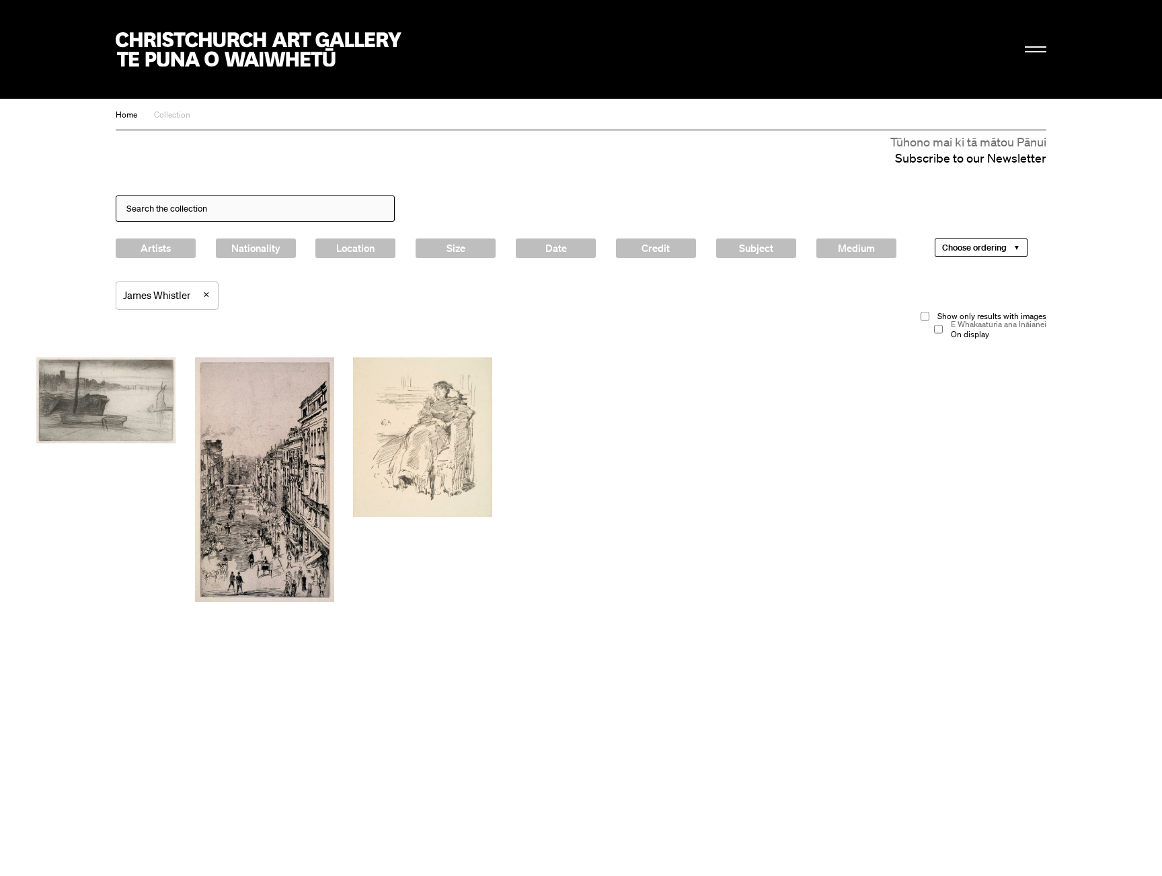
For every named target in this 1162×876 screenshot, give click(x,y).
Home (126, 114)
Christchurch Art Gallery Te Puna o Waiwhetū (258, 49)
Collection (172, 114)
